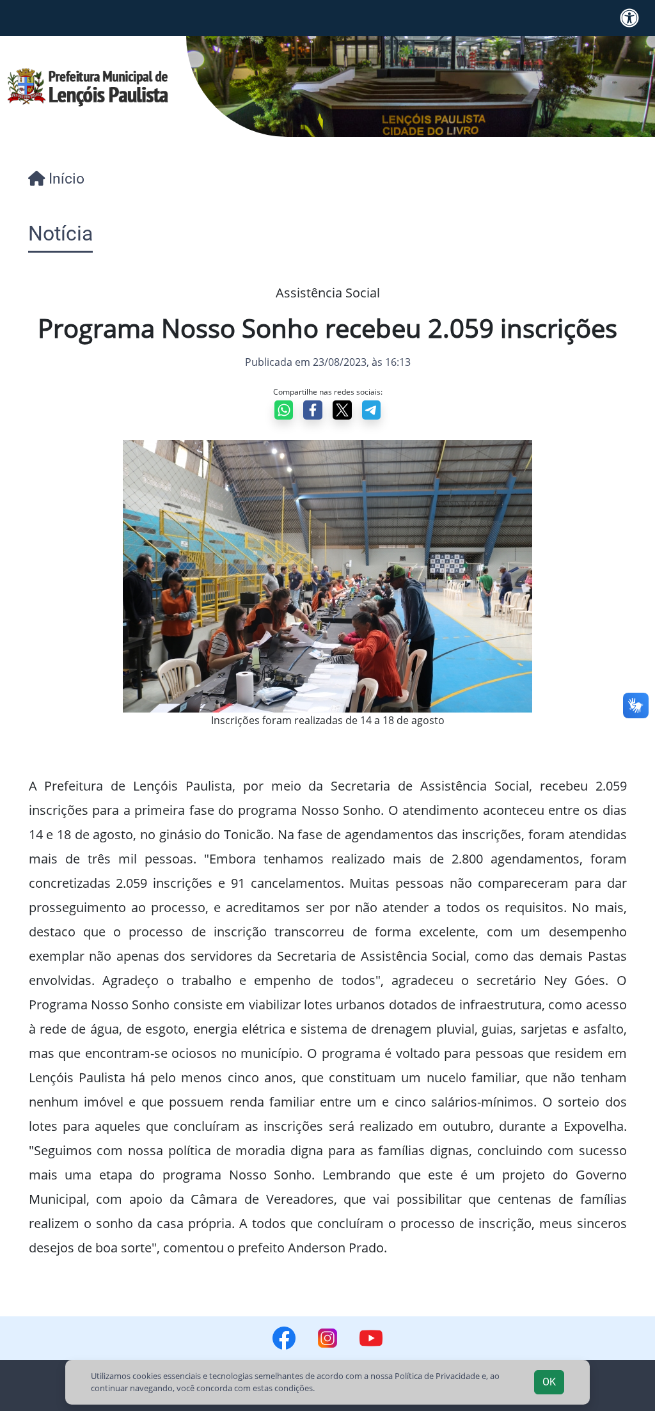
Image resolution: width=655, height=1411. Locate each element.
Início (64, 178)
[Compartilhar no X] (342, 410)
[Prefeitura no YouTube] (371, 1338)
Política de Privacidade (437, 1376)
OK (549, 1382)
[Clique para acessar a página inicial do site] (88, 86)
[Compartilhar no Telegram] (371, 410)
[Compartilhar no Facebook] (312, 410)
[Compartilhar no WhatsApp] (284, 410)
